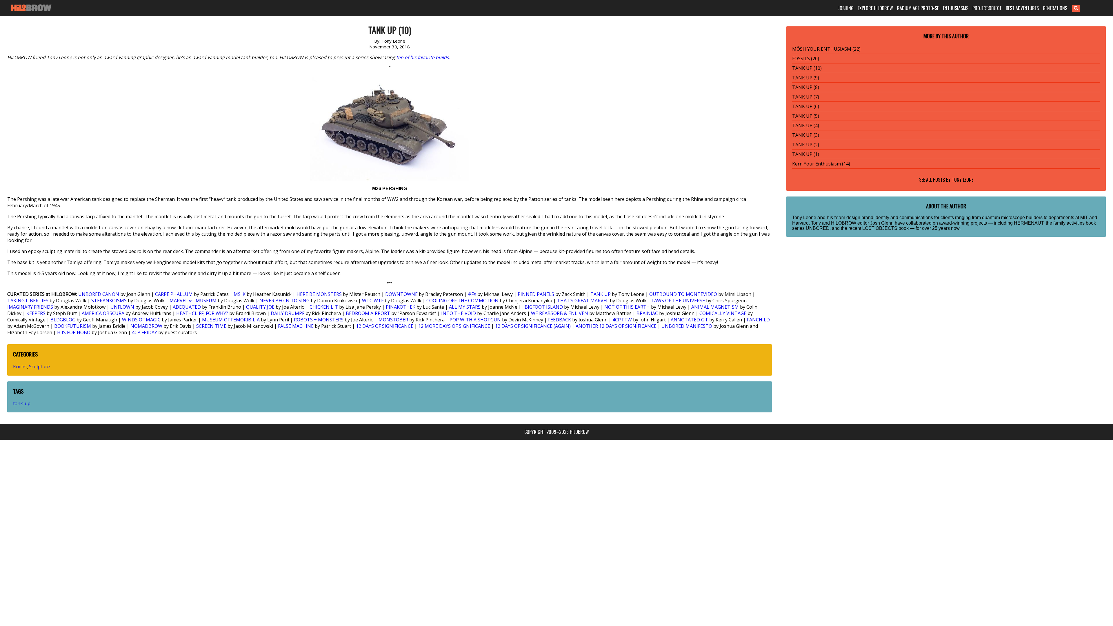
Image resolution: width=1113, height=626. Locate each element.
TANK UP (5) (805, 116)
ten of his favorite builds (422, 57)
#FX (472, 294)
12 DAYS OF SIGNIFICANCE (384, 326)
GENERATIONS (1055, 8)
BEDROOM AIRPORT (368, 313)
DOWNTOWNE (401, 294)
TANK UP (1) (805, 154)
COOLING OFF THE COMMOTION (462, 300)
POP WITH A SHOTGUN (475, 319)
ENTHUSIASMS (955, 8)
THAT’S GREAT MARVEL (583, 300)
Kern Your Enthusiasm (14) (821, 164)
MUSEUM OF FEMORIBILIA (231, 319)
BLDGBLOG (62, 319)
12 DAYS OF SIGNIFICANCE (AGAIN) (533, 326)
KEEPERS (36, 313)
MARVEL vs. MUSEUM (193, 300)
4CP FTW (622, 319)
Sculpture (39, 366)
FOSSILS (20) (805, 58)
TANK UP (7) (805, 97)
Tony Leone (962, 179)
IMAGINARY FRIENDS (30, 307)
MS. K (239, 294)
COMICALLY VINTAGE (722, 313)
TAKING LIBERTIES (27, 300)
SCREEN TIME (211, 326)
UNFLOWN (122, 307)
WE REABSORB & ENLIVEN (559, 313)
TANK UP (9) (805, 77)
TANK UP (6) (805, 106)
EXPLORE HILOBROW (875, 8)
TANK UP (600, 294)
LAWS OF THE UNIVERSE (678, 300)
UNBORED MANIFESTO (686, 326)
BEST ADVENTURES (1022, 8)
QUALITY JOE (260, 307)
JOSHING (846, 8)
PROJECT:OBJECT (987, 8)
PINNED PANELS (536, 294)
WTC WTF (372, 300)
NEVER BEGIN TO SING (284, 300)
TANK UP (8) (805, 87)
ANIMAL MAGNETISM (715, 307)
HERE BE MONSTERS (319, 294)
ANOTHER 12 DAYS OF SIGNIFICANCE (616, 326)
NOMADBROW (146, 326)
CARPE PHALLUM (174, 294)
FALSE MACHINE (296, 326)
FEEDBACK (559, 319)
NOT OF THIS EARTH (627, 307)
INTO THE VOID (458, 313)
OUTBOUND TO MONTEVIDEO (683, 294)
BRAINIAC (647, 313)
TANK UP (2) (805, 144)
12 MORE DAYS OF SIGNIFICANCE (454, 326)
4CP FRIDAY (144, 332)
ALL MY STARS (465, 307)
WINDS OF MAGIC (141, 319)
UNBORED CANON (98, 294)
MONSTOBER (393, 319)
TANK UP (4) (805, 125)
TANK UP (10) (807, 68)
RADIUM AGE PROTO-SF (918, 8)
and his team (831, 217)
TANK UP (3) (805, 135)
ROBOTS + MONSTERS (318, 319)
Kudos (20, 366)
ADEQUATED (187, 307)
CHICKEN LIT (324, 307)
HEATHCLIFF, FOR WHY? (202, 313)
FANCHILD (758, 319)
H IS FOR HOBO (73, 332)
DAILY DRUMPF (287, 313)
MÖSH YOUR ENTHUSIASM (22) (826, 49)
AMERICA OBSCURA (103, 313)
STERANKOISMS (109, 300)
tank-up (21, 403)
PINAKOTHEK (400, 307)
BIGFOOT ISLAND (544, 307)
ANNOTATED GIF (689, 319)
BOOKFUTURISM (72, 326)
